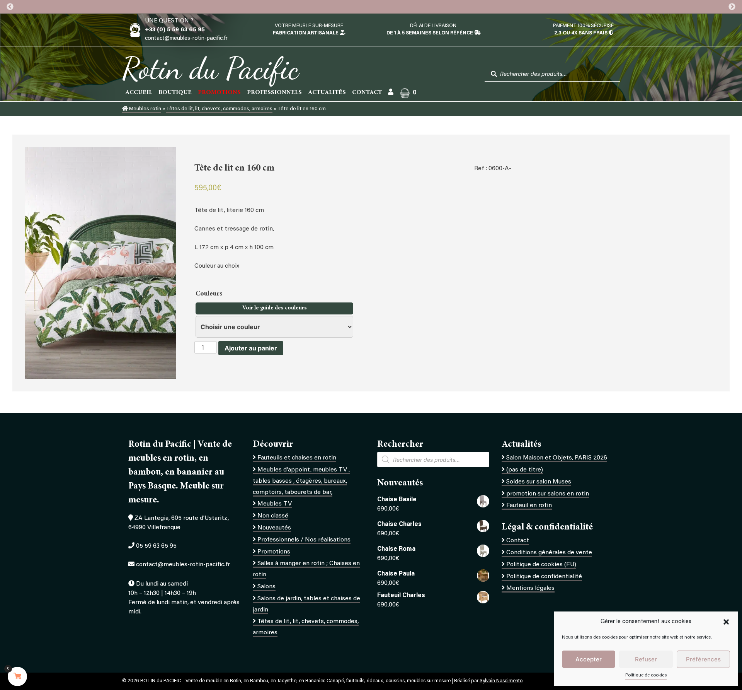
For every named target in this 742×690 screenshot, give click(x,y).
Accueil (138, 92)
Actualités (327, 92)
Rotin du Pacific (210, 68)
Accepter (588, 659)
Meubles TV (274, 504)
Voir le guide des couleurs (274, 308)
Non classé (272, 516)
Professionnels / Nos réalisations (304, 540)
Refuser (646, 659)
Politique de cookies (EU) (541, 565)
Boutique (175, 92)
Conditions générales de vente (549, 553)
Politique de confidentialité (544, 577)
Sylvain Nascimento (501, 681)
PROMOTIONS (219, 92)
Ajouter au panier (251, 348)
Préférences (703, 659)
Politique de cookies (646, 675)
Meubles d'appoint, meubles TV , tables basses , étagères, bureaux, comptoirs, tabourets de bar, (301, 481)
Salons (266, 587)
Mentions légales (530, 588)
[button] (726, 622)
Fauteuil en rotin (529, 505)
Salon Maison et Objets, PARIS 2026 (556, 458)
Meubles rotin (144, 109)
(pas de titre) (524, 470)
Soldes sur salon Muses (538, 482)
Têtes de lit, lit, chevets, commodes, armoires (219, 109)
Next (732, 7)
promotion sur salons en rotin (547, 494)
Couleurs (210, 293)
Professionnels (274, 92)
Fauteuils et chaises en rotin (296, 458)
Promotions (273, 552)
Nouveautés (274, 528)
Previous (10, 7)
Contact (367, 92)
